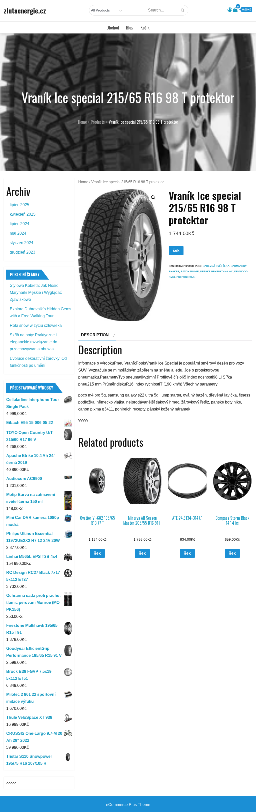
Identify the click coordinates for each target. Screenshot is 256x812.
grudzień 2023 (22, 252)
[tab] (97, 335)
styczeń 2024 (21, 243)
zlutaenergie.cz (25, 10)
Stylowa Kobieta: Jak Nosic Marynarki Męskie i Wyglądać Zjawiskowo (36, 292)
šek (176, 250)
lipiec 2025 (19, 205)
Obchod (112, 27)
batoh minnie (190, 271)
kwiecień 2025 (23, 214)
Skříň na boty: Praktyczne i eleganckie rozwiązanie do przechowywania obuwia (33, 342)
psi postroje (186, 277)
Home (83, 182)
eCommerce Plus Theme (128, 805)
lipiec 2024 (19, 224)
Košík (145, 27)
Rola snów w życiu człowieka (36, 325)
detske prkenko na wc (216, 271)
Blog (130, 27)
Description (95, 335)
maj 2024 (18, 233)
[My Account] (230, 9)
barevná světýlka (216, 266)
